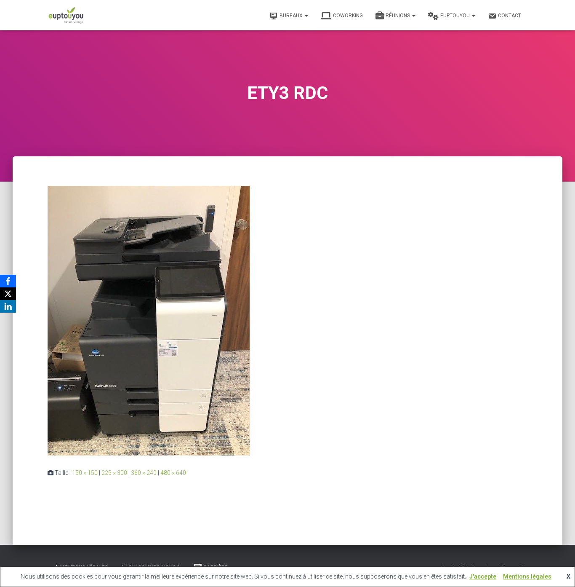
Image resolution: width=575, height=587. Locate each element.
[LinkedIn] (8, 306)
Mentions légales (527, 576)
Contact (509, 16)
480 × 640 (173, 472)
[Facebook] (8, 281)
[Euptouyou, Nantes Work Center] (66, 15)
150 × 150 (85, 472)
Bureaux (292, 16)
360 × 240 (144, 472)
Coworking (348, 16)
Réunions (398, 16)
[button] (306, 16)
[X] (8, 293)
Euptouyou (455, 16)
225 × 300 (114, 472)
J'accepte (482, 576)
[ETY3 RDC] (149, 320)
